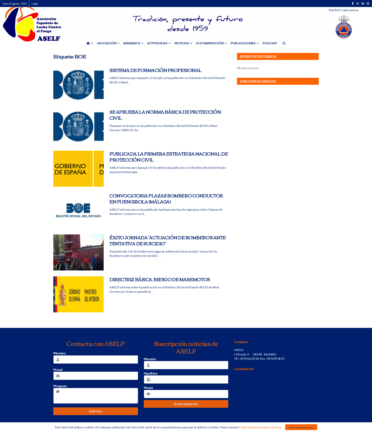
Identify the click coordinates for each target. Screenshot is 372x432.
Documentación (210, 43)
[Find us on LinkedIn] (363, 3)
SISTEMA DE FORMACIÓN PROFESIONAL (155, 70)
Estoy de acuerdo (301, 427)
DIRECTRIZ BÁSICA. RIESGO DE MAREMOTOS (159, 279)
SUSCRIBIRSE (186, 404)
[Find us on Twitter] (357, 3)
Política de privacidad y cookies (260, 427)
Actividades (157, 43)
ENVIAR (95, 411)
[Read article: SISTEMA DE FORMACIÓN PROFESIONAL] (78, 85)
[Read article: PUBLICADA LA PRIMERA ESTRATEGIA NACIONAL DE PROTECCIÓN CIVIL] (78, 169)
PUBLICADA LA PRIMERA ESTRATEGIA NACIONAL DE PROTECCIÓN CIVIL (168, 156)
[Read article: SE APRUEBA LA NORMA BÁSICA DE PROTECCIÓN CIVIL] (78, 127)
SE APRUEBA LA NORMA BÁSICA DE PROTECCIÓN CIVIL (165, 115)
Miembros (131, 43)
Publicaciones (243, 43)
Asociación (106, 43)
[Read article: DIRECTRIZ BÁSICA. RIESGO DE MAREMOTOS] (78, 294)
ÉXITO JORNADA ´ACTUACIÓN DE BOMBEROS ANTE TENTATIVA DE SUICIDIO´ (167, 240)
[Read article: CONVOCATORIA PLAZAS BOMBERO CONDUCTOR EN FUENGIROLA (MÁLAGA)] (78, 211)
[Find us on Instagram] (368, 3)
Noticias (181, 43)
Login (35, 3)
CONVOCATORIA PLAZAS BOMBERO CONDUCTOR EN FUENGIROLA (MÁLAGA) (166, 198)
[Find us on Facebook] (353, 3)
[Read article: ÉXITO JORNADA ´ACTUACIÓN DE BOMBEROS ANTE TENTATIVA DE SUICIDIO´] (78, 252)
